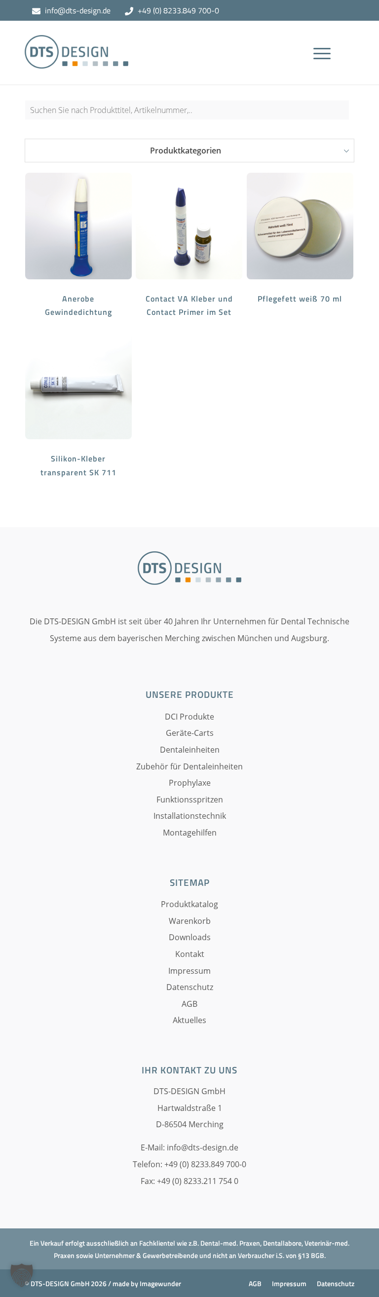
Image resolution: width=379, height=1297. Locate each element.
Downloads (190, 937)
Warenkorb (190, 921)
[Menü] (322, 67)
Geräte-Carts (190, 732)
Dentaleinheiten (190, 749)
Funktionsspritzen (189, 799)
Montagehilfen (190, 832)
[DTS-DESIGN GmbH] (76, 59)
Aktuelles (189, 1020)
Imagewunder (160, 1283)
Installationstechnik (189, 815)
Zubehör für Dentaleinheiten (189, 766)
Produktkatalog (189, 904)
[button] (21, 1275)
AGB (189, 1003)
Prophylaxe (190, 782)
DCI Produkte (189, 716)
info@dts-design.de (78, 10)
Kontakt (189, 954)
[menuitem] (325, 67)
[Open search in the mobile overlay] (189, 114)
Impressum (189, 970)
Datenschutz (189, 987)
